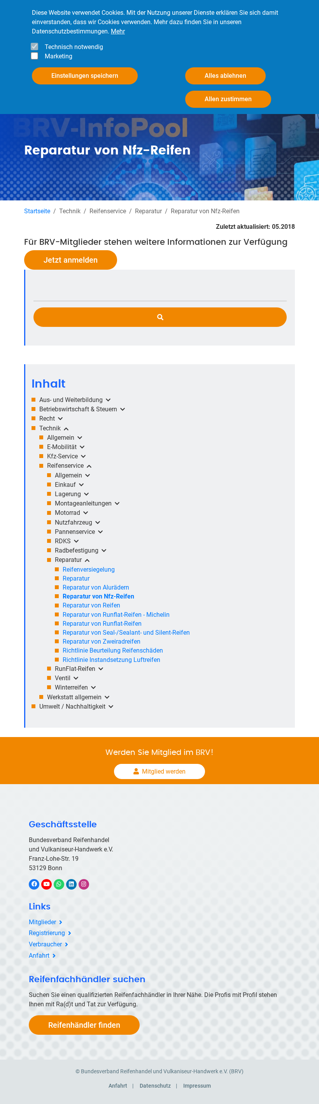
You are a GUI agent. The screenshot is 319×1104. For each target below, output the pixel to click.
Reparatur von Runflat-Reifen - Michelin (116, 614)
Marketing (58, 56)
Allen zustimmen (228, 99)
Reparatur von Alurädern (96, 587)
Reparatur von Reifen (91, 605)
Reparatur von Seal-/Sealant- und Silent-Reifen (126, 632)
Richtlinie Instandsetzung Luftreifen (111, 659)
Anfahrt (39, 955)
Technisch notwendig (74, 47)
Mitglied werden (164, 771)
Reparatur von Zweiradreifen (101, 641)
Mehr (118, 31)
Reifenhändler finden (84, 1025)
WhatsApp (62, 884)
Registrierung (47, 933)
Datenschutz (155, 1086)
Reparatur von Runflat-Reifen (102, 623)
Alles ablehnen (225, 75)
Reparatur (76, 578)
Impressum (197, 1086)
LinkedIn (75, 884)
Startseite (37, 211)
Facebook (38, 884)
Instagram (87, 884)
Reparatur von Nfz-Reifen (98, 596)
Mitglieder (42, 922)
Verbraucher (45, 944)
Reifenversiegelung (89, 569)
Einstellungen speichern (84, 75)
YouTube (51, 884)
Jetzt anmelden (71, 260)
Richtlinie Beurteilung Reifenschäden (113, 650)
